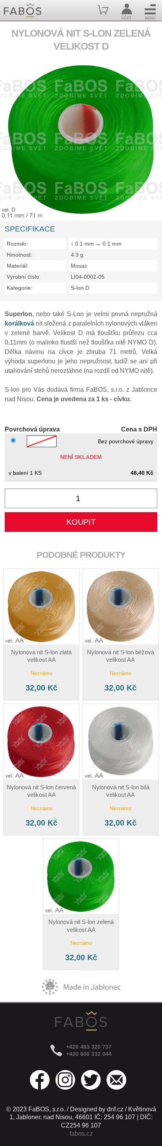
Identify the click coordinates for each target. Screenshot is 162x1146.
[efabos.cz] (22, 10)
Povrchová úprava (32, 429)
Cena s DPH (139, 429)
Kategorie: (19, 288)
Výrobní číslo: (23, 277)
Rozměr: (17, 244)
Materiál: (17, 266)
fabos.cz (81, 1133)
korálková (19, 323)
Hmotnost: (19, 255)
